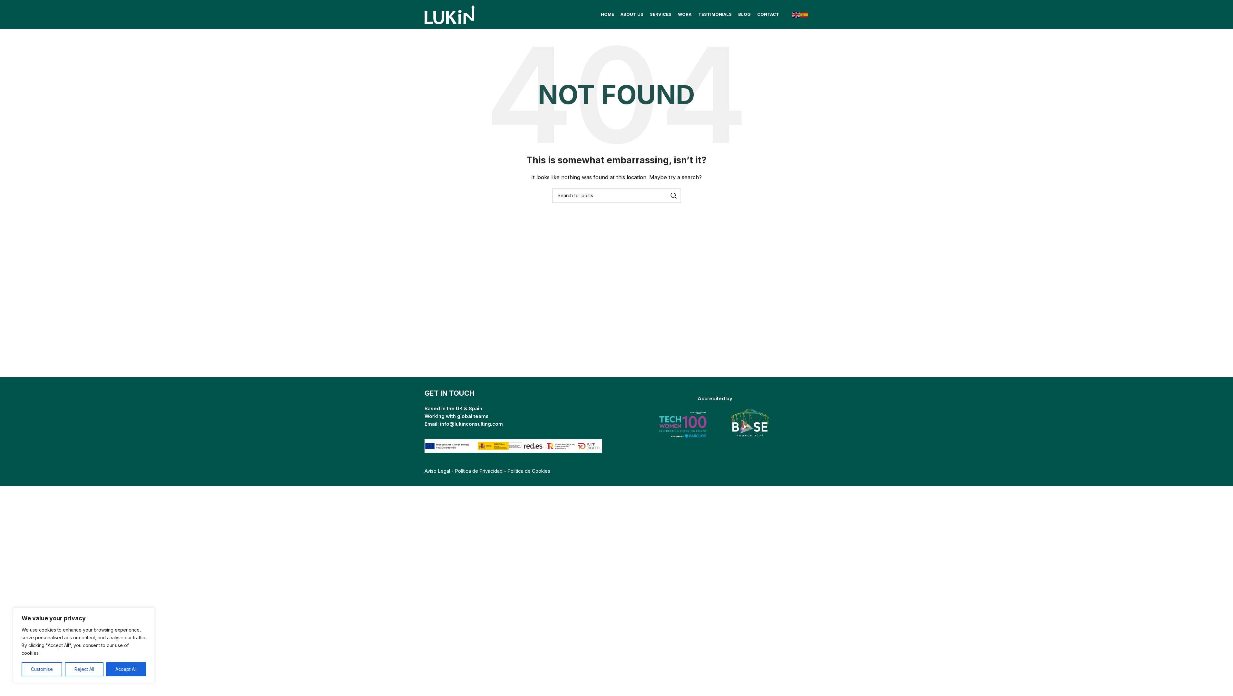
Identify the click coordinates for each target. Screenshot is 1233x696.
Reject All (84, 669)
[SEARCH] (673, 195)
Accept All (126, 669)
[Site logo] (450, 14)
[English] (796, 14)
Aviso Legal (437, 471)
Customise (42, 669)
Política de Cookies (528, 471)
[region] (84, 645)
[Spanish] (804, 14)
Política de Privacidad (479, 471)
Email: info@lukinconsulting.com (464, 424)
